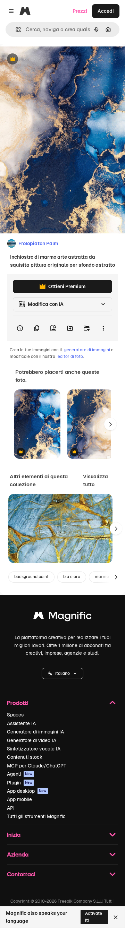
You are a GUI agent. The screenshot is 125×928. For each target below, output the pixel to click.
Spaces (15, 715)
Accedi (106, 11)
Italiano (62, 673)
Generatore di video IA (31, 740)
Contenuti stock (24, 757)
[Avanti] (110, 424)
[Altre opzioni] (103, 328)
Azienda (17, 854)
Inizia (13, 834)
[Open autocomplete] (15, 29)
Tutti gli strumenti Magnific (36, 816)
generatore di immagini (87, 350)
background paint (31, 576)
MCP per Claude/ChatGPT (36, 766)
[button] (62, 673)
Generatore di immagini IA (35, 732)
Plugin (20, 783)
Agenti (20, 774)
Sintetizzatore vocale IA (33, 749)
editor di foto (70, 356)
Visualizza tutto (95, 480)
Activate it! (93, 917)
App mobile (19, 799)
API (11, 808)
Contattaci (21, 874)
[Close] (115, 917)
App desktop (27, 791)
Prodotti (17, 702)
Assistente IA (21, 723)
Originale (46, 59)
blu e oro (71, 576)
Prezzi (80, 11)
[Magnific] (62, 617)
